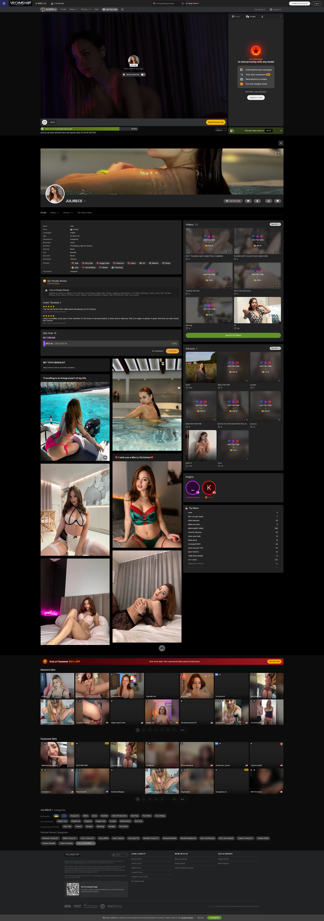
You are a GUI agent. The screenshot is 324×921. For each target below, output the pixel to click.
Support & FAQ (223, 859)
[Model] (281, 143)
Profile (63, 9)
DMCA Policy (136, 868)
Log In (316, 3)
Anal (76, 263)
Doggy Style (104, 263)
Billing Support (223, 863)
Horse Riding (90, 267)
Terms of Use (136, 863)
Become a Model (181, 859)
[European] (64, 816)
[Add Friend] (268, 201)
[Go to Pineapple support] (102, 906)
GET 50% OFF (274, 661)
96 (238, 328)
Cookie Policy (187, 918)
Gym (76, 267)
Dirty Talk (89, 263)
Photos (86, 9)
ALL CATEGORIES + (85, 843)
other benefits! (260, 92)
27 (222, 466)
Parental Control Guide (139, 877)
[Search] (182, 3)
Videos (73, 9)
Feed (96, 9)
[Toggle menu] (4, 3)
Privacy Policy (136, 859)
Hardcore (120, 263)
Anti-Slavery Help (137, 881)
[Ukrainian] (56, 816)
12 (254, 427)
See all (274, 224)
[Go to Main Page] (20, 3)
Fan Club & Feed (84, 213)
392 (190, 388)
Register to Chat (256, 97)
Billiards (155, 263)
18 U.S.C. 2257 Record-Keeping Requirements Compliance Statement (234, 906)
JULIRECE (45, 810)
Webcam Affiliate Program (184, 868)
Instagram (74, 271)
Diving (167, 263)
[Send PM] (277, 201)
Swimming (119, 267)
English (117, 855)
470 (190, 466)
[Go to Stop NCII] (114, 906)
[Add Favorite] (44, 122)
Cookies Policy (137, 872)
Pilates (105, 267)
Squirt (133, 263)
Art (144, 263)
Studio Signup (180, 863)
